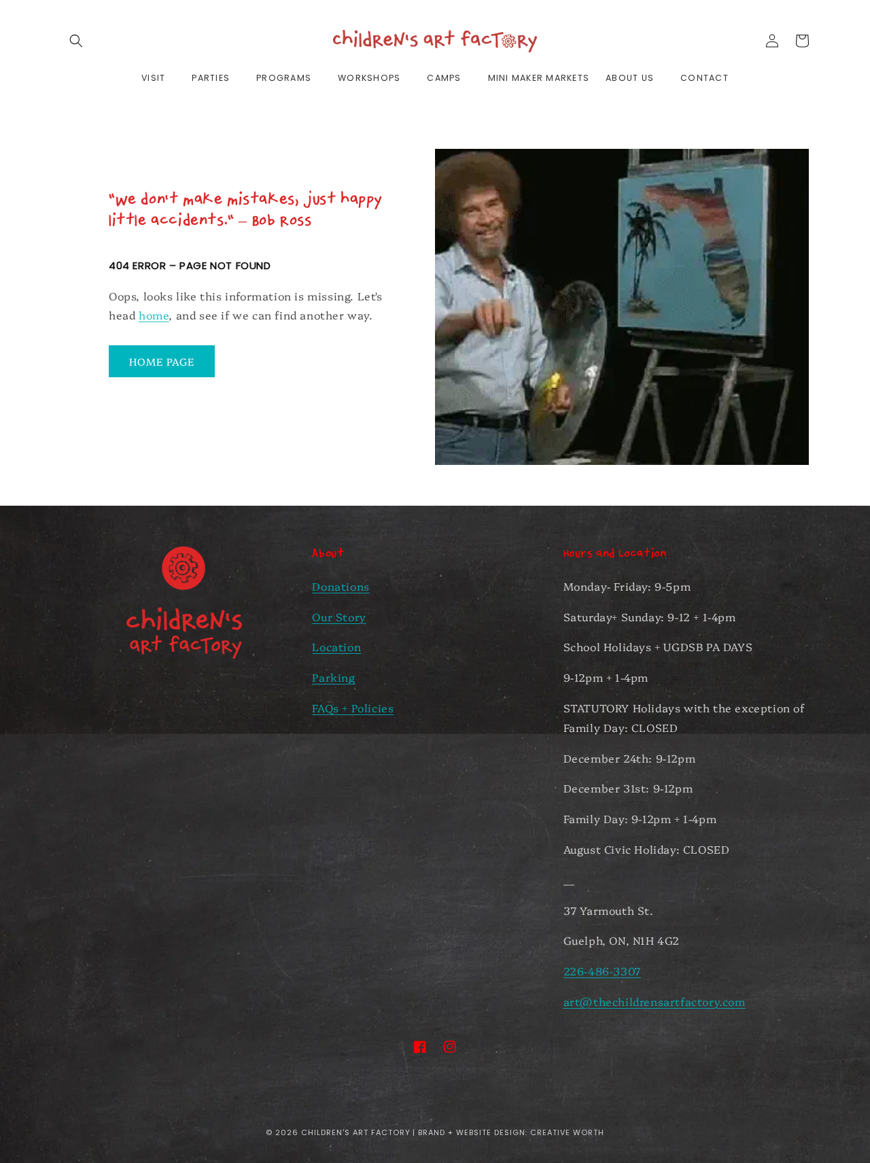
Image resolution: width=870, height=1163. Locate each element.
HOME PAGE (161, 361)
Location (336, 646)
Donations (340, 585)
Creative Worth (567, 1132)
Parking (333, 677)
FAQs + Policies (353, 707)
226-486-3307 (602, 970)
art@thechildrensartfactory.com (654, 1001)
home (154, 314)
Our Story (339, 616)
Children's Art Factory (356, 1132)
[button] (76, 41)
